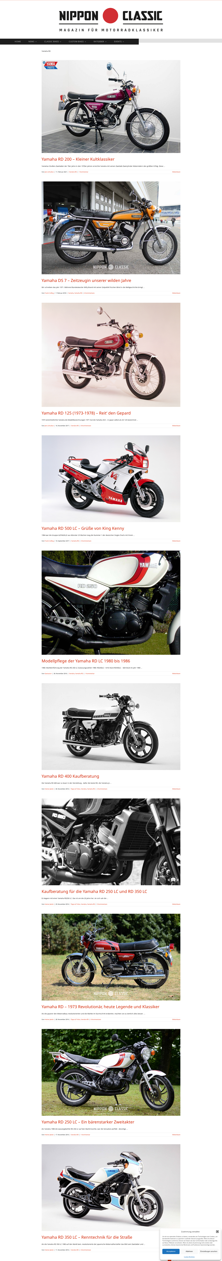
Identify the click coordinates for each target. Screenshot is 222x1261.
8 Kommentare (86, 426)
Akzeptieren (170, 1251)
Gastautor (48, 673)
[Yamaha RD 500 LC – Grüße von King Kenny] (111, 478)
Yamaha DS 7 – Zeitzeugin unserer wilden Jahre (86, 280)
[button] (217, 1231)
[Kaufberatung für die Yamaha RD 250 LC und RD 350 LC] (111, 841)
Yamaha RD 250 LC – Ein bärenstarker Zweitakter (88, 1122)
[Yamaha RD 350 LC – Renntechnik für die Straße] (111, 1187)
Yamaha (71, 293)
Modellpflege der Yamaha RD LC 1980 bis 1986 (86, 661)
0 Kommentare (96, 1019)
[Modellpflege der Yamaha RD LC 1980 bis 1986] (111, 603)
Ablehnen (189, 1251)
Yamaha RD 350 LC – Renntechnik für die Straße (87, 1237)
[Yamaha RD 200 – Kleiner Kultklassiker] (111, 106)
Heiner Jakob (49, 789)
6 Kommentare (89, 293)
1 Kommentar (83, 172)
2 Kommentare (102, 789)
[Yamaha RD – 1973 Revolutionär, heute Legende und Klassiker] (111, 957)
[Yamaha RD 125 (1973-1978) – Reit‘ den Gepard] (111, 355)
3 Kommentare (86, 1250)
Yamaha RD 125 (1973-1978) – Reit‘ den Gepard (86, 413)
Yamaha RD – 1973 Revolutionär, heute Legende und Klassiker (100, 1006)
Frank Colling (49, 293)
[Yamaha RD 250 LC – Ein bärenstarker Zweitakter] (111, 1072)
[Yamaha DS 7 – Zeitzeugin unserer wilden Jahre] (111, 227)
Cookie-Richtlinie (189, 1257)
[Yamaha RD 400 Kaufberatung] (111, 726)
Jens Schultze (49, 172)
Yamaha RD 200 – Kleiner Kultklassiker (78, 159)
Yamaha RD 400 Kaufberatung (70, 776)
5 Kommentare (86, 541)
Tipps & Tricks (75, 789)
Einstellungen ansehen (208, 1251)
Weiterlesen (176, 172)
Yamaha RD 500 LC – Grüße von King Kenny (83, 528)
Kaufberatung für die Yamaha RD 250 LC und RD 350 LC (94, 891)
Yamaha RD (73, 172)
